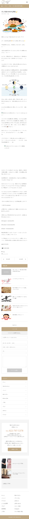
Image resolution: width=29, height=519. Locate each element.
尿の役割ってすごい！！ (18, 314)
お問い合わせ (17, 503)
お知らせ (4, 410)
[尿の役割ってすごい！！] (6, 317)
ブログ (4, 406)
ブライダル (17, 498)
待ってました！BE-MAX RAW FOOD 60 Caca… (19, 270)
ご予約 (3, 511)
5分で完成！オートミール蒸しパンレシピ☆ (20, 288)
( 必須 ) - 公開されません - (9, 347)
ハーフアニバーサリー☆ (18, 278)
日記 (8, 13)
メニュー (4, 390)
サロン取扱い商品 (18, 511)
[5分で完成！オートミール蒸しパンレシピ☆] (6, 290)
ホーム (4, 382)
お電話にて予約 (14, 449)
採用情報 (3, 508)
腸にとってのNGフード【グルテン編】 (20, 297)
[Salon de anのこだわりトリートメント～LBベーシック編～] (6, 308)
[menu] (27, 2)
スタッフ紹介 (17, 506)
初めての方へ (5, 394)
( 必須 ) (8, 343)
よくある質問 (4, 503)
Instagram (16, 508)
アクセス (4, 414)
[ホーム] (2, 6)
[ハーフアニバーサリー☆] (6, 281)
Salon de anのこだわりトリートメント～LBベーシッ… (20, 306)
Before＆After (5, 398)
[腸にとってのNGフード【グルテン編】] (6, 299)
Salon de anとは (6, 386)
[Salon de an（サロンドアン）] (6, 2)
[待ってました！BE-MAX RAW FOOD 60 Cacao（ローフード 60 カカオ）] (6, 272)
